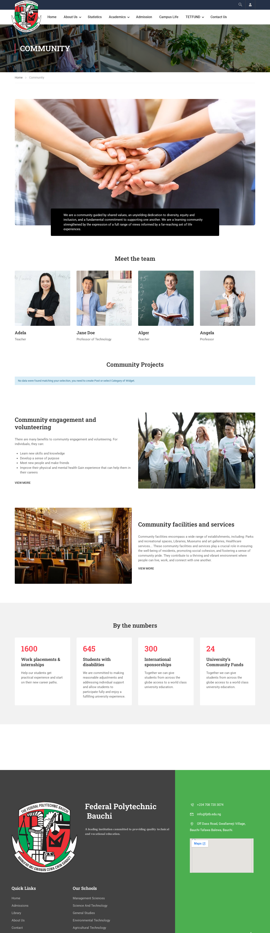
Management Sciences (89, 898)
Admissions (20, 906)
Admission (144, 17)
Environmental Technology (91, 920)
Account (250, 4)
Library (16, 913)
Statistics (95, 17)
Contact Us (219, 17)
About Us (70, 17)
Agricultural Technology (89, 928)
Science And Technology (90, 906)
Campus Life (168, 17)
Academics (117, 17)
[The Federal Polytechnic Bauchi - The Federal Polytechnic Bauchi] (26, 16)
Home (52, 17)
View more (23, 482)
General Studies (84, 913)
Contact (17, 928)
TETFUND (193, 17)
